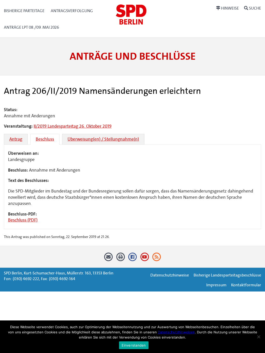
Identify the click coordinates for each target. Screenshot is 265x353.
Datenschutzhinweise (169, 275)
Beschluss (45, 139)
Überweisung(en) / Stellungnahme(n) (103, 139)
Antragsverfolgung (72, 10)
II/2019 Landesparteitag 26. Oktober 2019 (73, 126)
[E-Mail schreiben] (108, 259)
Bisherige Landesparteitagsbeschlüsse (227, 275)
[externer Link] (132, 259)
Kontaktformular (246, 284)
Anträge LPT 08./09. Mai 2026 (31, 27)
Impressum (216, 284)
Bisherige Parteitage (24, 10)
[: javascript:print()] (120, 259)
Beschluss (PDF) (23, 220)
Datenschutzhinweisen (176, 332)
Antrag (15, 139)
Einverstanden (134, 345)
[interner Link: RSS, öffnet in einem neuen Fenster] (156, 259)
